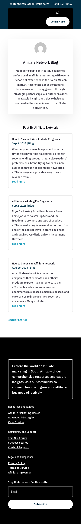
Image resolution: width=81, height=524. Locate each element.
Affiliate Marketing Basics (24, 413)
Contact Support (18, 447)
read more (18, 181)
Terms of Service (18, 468)
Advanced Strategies (21, 417)
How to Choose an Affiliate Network (33, 263)
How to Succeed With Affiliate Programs (36, 139)
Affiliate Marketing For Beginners (32, 201)
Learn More (57, 21)
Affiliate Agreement (20, 472)
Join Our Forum (17, 438)
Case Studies (16, 422)
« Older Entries (18, 320)
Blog (31, 143)
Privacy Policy (16, 463)
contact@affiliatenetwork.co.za (29, 4)
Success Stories (18, 442)
